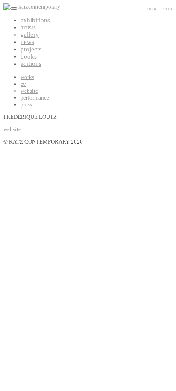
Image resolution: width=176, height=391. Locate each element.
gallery (30, 34)
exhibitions (35, 20)
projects (31, 49)
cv (23, 84)
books (29, 56)
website (29, 91)
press (26, 104)
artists (28, 27)
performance (35, 97)
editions (31, 63)
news (27, 41)
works (27, 77)
